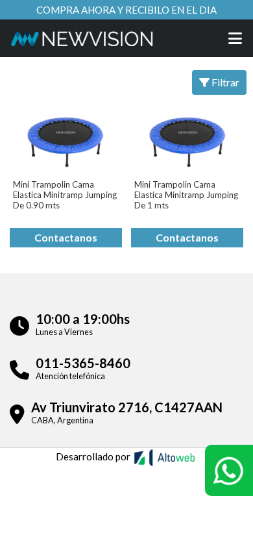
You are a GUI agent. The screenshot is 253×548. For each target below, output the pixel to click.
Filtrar (224, 82)
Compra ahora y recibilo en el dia (126, 10)
